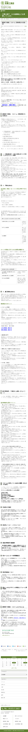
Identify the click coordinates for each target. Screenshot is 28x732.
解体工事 (3, 697)
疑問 (2, 695)
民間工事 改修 (18, 721)
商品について (5, 718)
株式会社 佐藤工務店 (12, 730)
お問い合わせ (5, 726)
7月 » (15, 667)
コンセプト (17, 718)
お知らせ (3, 684)
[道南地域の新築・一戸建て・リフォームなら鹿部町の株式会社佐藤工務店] (7, 3)
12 (14, 662)
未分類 (2, 689)
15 (25, 662)
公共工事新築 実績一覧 (6, 328)
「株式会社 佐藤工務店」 (9, 105)
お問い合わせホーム (6, 635)
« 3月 (12, 667)
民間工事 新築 (6, 721)
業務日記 (3, 692)
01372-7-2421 (7, 7)
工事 (2, 687)
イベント (3, 681)
